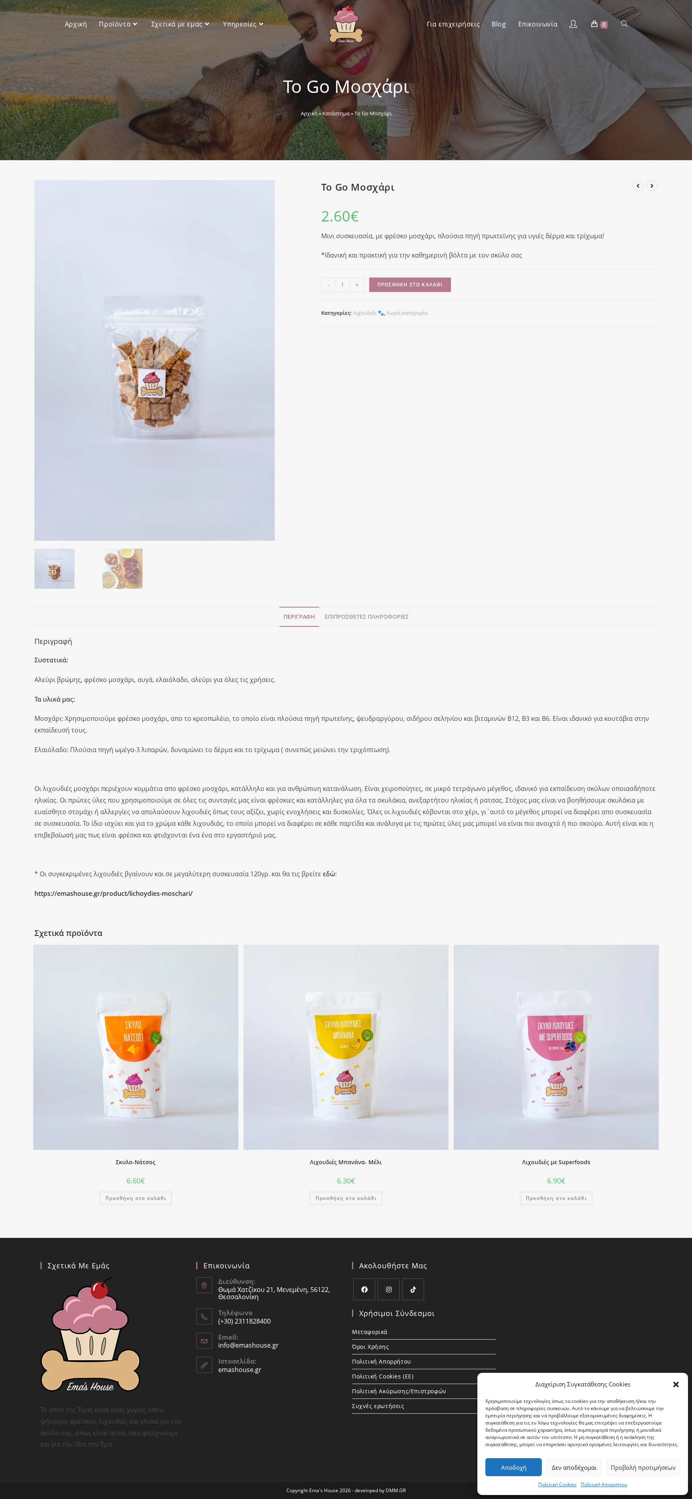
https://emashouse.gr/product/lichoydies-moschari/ (113, 893)
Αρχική (309, 113)
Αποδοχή (514, 1467)
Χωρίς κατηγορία (407, 312)
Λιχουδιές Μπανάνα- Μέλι (346, 1162)
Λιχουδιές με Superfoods (556, 1162)
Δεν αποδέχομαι (574, 1467)
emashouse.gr (240, 1369)
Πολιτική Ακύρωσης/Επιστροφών (399, 1391)
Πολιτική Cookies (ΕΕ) (383, 1376)
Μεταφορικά (370, 1332)
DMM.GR (396, 1490)
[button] (676, 1384)
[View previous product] (638, 185)
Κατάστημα (336, 113)
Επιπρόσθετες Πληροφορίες (366, 616)
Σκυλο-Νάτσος (135, 1162)
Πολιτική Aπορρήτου (604, 1484)
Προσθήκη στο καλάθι (410, 284)
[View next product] (652, 185)
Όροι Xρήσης (370, 1346)
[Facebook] (364, 1289)
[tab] (299, 616)
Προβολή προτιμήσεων (643, 1467)
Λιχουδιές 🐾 (368, 312)
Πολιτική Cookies (557, 1484)
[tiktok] (413, 1289)
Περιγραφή (299, 616)
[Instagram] (389, 1289)
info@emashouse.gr (248, 1345)
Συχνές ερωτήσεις (378, 1406)
